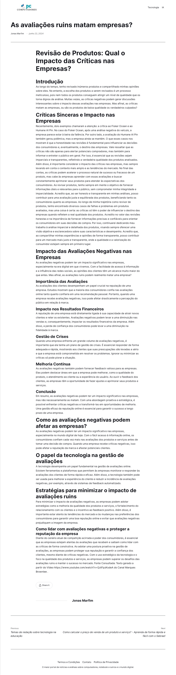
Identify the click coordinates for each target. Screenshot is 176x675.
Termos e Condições (68, 662)
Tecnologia (153, 7)
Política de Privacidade (106, 662)
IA (163, 7)
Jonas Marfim (17, 33)
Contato (86, 662)
